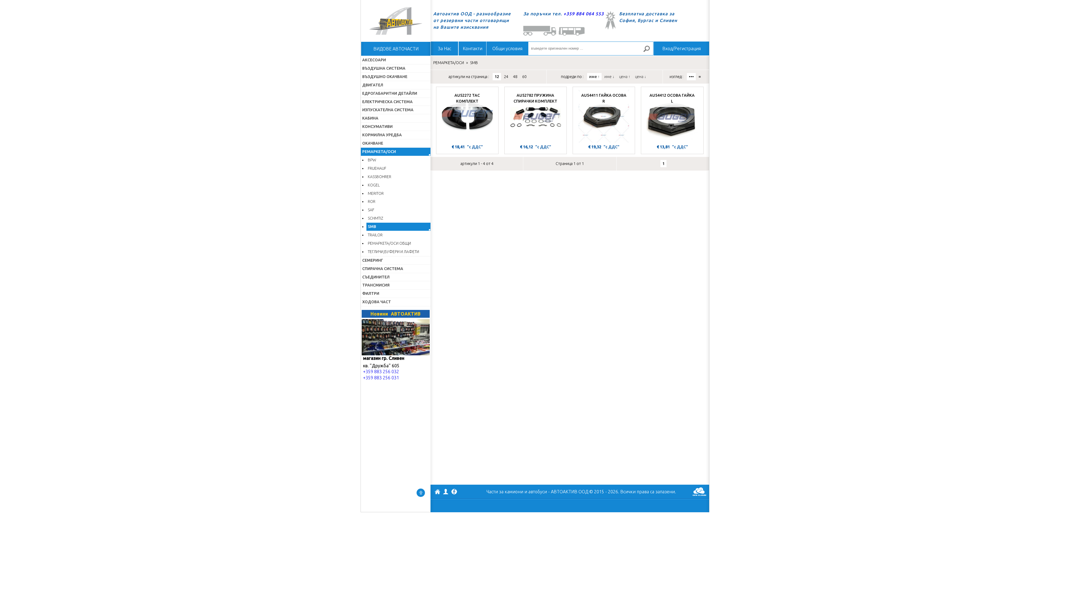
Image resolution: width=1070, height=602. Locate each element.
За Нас (444, 48)
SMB (372, 226)
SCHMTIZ (375, 218)
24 (506, 76)
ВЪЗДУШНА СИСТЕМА (383, 68)
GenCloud (699, 491)
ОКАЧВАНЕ (372, 143)
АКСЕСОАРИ (374, 60)
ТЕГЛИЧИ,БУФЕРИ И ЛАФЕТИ (393, 251)
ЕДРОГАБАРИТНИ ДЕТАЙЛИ (389, 93)
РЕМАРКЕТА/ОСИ (379, 151)
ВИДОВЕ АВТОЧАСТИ (396, 48)
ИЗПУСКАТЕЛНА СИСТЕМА (388, 110)
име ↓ (609, 76)
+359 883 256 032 (381, 371)
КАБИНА (370, 118)
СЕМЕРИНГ (372, 260)
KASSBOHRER (379, 176)
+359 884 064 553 (583, 13)
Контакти (472, 48)
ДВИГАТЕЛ (372, 85)
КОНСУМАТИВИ (377, 126)
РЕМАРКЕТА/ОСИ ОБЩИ (389, 243)
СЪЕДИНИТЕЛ (376, 277)
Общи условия (507, 48)
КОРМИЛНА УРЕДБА (382, 135)
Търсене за (649, 51)
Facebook (454, 492)
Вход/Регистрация (681, 48)
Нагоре (421, 493)
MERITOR (376, 193)
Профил (446, 491)
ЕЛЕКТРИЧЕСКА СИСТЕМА (387, 101)
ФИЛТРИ (370, 293)
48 (515, 76)
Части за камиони (505, 491)
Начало (395, 21)
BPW (372, 160)
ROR (371, 201)
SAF (371, 210)
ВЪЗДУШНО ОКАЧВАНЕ (384, 76)
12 (497, 76)
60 (524, 76)
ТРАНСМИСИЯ (376, 285)
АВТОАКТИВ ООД (437, 492)
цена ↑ (624, 76)
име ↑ (594, 76)
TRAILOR (375, 235)
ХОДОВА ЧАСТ (376, 302)
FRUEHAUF (377, 168)
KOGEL (374, 185)
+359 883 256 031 (381, 377)
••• (691, 76)
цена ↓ (640, 76)
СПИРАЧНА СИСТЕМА (382, 268)
